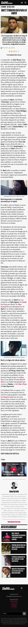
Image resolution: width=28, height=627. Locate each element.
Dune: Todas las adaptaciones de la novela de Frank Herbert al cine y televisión (18, 536)
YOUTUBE (14, 607)
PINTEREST (14, 605)
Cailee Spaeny (11, 522)
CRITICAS (9, 7)
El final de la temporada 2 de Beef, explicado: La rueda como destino (18, 559)
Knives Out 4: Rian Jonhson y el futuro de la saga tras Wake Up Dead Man (18, 571)
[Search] (24, 613)
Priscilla (24, 302)
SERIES (12, 7)
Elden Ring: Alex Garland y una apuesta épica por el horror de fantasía (19, 547)
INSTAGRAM (14, 601)
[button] (21, 2)
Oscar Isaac (17, 522)
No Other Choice (21, 384)
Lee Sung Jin (5, 397)
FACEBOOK (14, 603)
